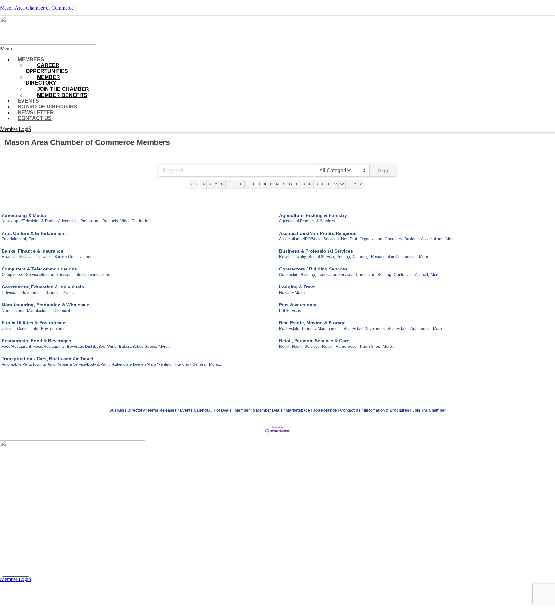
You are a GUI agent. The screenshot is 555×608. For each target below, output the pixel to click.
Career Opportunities (47, 68)
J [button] (259, 184)
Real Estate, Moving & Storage (312, 322)
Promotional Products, (99, 221)
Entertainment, (14, 239)
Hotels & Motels (292, 292)
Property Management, (322, 328)
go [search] (385, 170)
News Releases (162, 410)
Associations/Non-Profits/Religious (318, 233)
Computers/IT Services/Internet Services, (37, 274)
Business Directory (127, 410)
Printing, (344, 256)
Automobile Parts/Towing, (24, 364)
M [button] (277, 184)
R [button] (310, 184)
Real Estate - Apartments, (409, 328)
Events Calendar (195, 410)
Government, (32, 292)
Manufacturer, (13, 310)
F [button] (235, 184)
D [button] (222, 184)
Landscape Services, (336, 274)
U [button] (329, 184)
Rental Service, (321, 256)
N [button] (284, 184)
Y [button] (355, 184)
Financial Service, (17, 256)
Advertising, (68, 221)
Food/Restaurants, (49, 346)
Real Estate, (289, 328)
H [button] (248, 184)
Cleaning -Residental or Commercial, (385, 256)
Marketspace (298, 410)
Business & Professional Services (316, 250)
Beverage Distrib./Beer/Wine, (92, 346)
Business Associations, (424, 239)
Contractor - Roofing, (374, 274)
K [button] (265, 184)
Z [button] (361, 184)
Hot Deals (223, 410)
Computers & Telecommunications (39, 268)
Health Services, (306, 346)
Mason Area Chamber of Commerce (37, 8)
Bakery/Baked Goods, (138, 346)
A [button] (203, 184)
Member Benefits (62, 95)
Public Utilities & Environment (34, 322)
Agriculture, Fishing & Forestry (313, 215)
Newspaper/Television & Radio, (29, 221)
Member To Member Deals (259, 410)
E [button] (229, 184)
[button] (277, 49)
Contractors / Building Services (313, 268)
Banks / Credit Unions (73, 256)
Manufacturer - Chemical (48, 310)
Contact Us (35, 118)
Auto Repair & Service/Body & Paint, (79, 364)
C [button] (216, 184)
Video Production (135, 221)
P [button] (297, 184)
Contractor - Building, (297, 274)
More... (452, 239)
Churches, (394, 239)
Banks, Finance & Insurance (32, 250)
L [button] (271, 184)
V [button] (335, 184)
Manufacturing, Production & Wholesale (45, 304)
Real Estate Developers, (364, 328)
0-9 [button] (194, 184)
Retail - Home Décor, (340, 346)
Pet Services (290, 310)
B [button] (209, 184)
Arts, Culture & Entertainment (34, 233)
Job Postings (325, 410)
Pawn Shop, (370, 346)
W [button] (342, 184)
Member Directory (43, 80)
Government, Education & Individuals (43, 286)
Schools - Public (59, 292)
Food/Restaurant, (17, 346)
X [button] (349, 184)
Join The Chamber (429, 410)
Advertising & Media (24, 215)
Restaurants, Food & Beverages (36, 340)
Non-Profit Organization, (362, 239)
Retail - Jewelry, (293, 256)
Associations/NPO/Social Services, (309, 239)
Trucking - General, (190, 364)
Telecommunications (92, 274)
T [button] (323, 184)
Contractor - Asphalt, (411, 274)
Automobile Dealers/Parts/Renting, (142, 364)
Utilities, (8, 328)
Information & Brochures (386, 410)
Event (34, 239)
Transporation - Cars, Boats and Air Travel (47, 358)
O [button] (290, 184)
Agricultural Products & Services (307, 221)
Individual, (11, 292)
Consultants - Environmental (41, 328)
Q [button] (303, 184)
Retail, (284, 346)
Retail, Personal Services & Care (314, 340)
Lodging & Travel (298, 286)
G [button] (241, 184)
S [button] (316, 184)
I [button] (253, 184)
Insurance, (43, 256)
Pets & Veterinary (297, 304)
